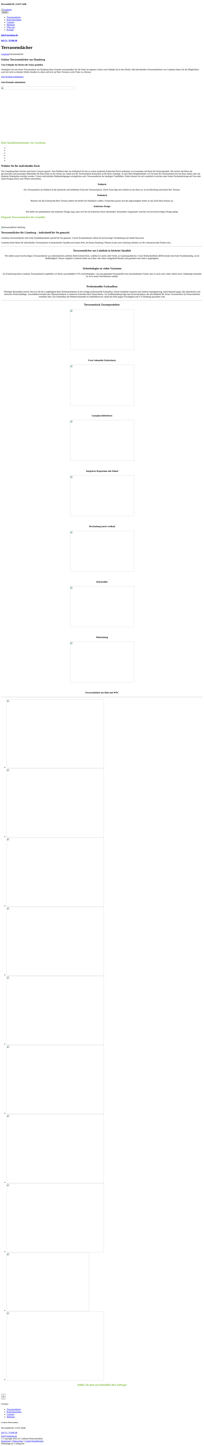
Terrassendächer (14, 17)
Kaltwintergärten (14, 20)
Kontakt (10, 30)
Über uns (11, 27)
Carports (10, 22)
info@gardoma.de (9, 1436)
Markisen (11, 25)
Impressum (6, 1441)
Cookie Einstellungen (34, 1441)
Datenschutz (17, 1441)
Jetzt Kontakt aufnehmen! (12, 77)
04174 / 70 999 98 (9, 1432)
